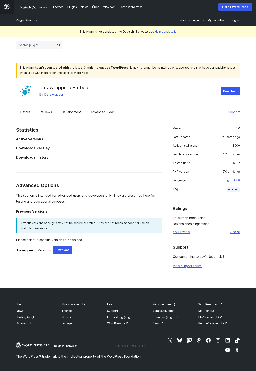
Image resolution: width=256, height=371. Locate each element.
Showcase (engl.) (73, 304)
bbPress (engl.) (210, 317)
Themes (67, 310)
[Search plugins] (58, 45)
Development (71, 112)
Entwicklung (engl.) (120, 317)
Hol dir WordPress (235, 7)
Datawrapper (53, 94)
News (19, 310)
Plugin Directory (26, 20)
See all (235, 232)
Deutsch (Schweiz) (65, 345)
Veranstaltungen (163, 310)
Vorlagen (67, 323)
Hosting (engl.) (26, 317)
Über (19, 304)
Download (230, 91)
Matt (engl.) (207, 310)
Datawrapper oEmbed (63, 87)
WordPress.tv (117, 323)
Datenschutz (24, 323)
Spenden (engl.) (165, 317)
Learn (111, 304)
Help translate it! (166, 31)
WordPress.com (210, 304)
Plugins (66, 317)
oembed (233, 189)
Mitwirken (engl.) (164, 304)
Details (25, 112)
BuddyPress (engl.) (212, 323)
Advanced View (102, 112)
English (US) (232, 180)
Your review (181, 232)
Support (234, 112)
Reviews (46, 112)
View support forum (187, 266)
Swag (158, 323)
